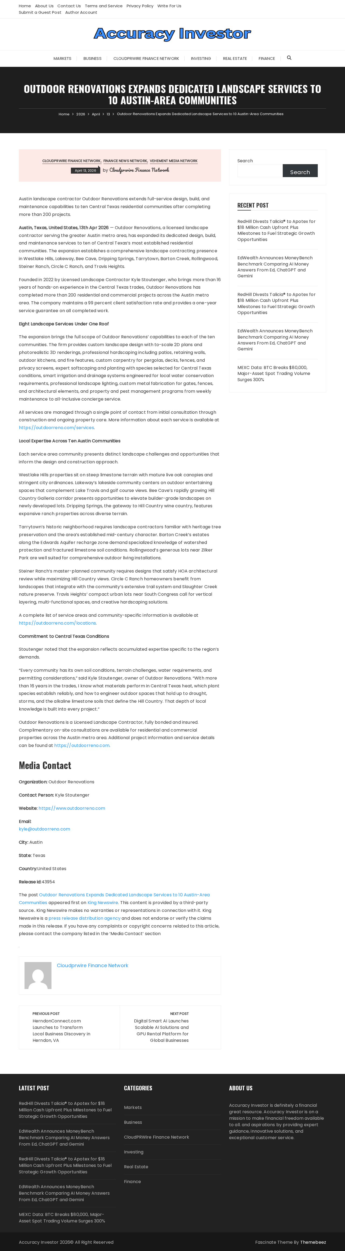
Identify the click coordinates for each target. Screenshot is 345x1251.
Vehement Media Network (174, 160)
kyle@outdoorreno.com (44, 829)
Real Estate (235, 58)
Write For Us (169, 6)
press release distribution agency (84, 918)
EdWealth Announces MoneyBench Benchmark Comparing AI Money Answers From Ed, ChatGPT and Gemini (275, 267)
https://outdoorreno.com (81, 745)
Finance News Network (125, 160)
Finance (267, 58)
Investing (201, 58)
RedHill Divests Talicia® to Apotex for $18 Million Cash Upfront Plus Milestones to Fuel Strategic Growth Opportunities (276, 231)
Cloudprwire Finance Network (139, 170)
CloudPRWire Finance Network (146, 58)
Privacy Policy (140, 6)
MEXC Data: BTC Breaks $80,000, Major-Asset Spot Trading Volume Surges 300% (273, 374)
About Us (44, 6)
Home (25, 6)
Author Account (81, 12)
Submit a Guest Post (40, 12)
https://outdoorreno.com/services (56, 428)
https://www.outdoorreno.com (72, 808)
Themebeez (313, 1242)
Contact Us (69, 6)
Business (93, 58)
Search (245, 161)
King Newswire (103, 903)
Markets (62, 58)
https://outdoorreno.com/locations (57, 623)
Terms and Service (104, 6)
